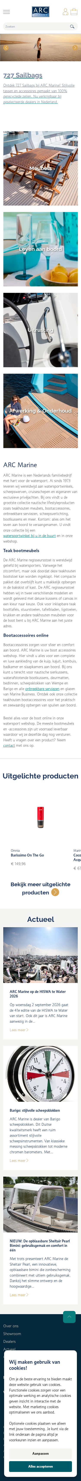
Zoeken (72, 26)
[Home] (40, 11)
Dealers (9, 1341)
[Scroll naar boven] (69, 1317)
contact (9, 745)
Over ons (10, 1326)
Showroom (12, 1333)
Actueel (40, 919)
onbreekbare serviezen (42, 689)
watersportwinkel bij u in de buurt (29, 536)
